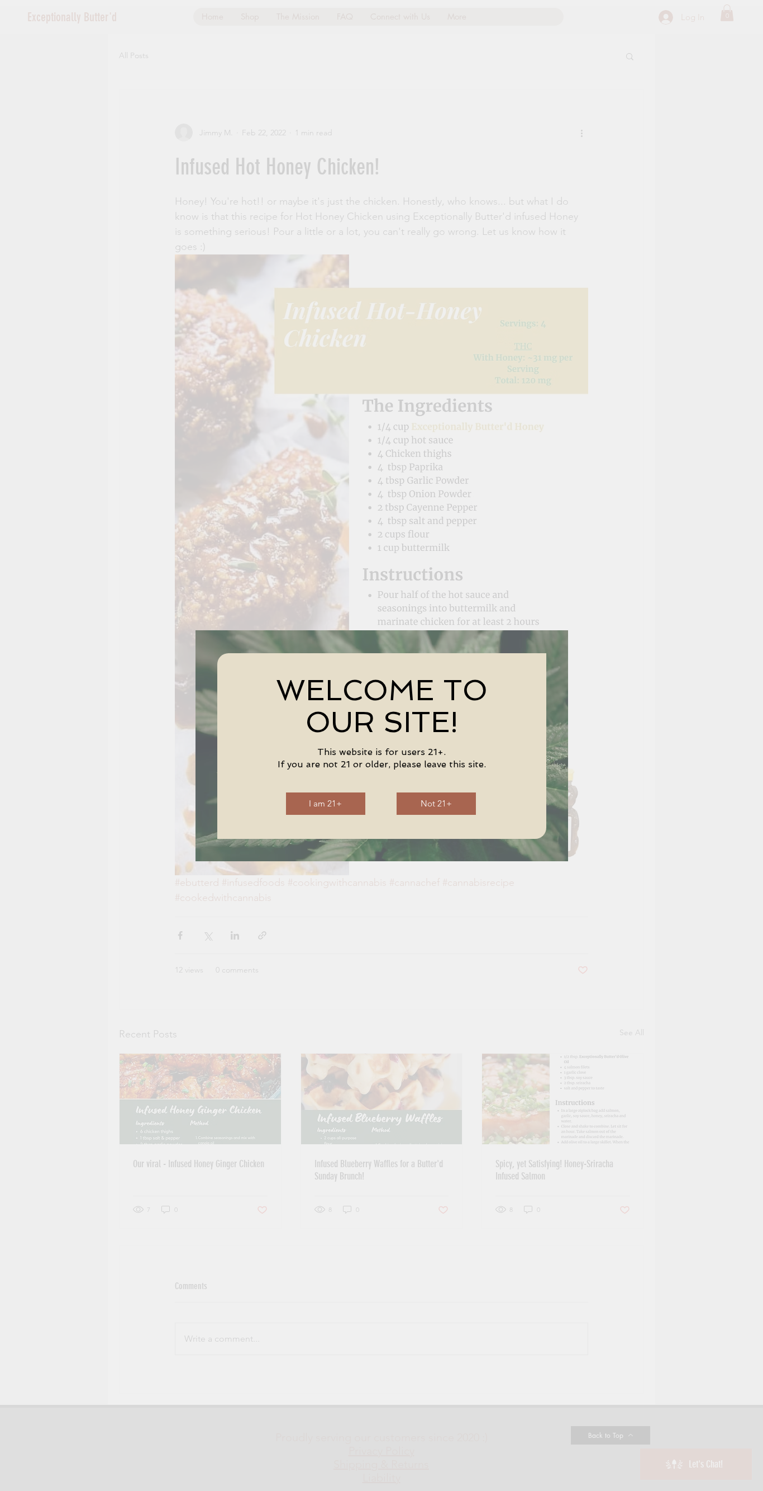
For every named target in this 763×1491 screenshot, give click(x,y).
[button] (325, 803)
